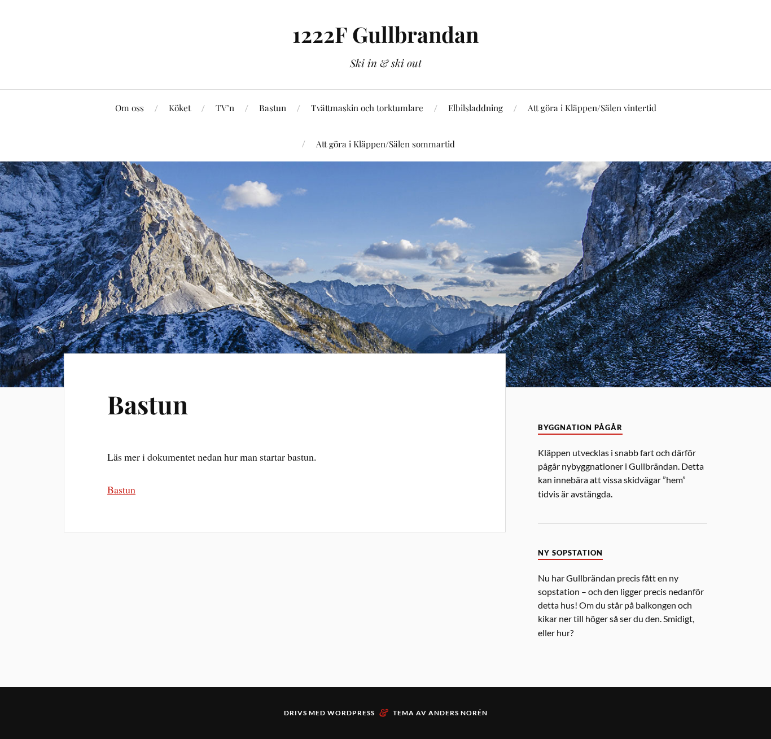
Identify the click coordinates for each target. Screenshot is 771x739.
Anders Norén (458, 713)
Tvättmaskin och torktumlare (367, 107)
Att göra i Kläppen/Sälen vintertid (592, 107)
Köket (180, 107)
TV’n (225, 107)
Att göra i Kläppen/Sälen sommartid (385, 144)
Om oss (129, 107)
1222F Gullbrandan (385, 34)
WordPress (351, 713)
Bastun (272, 107)
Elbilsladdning (475, 107)
